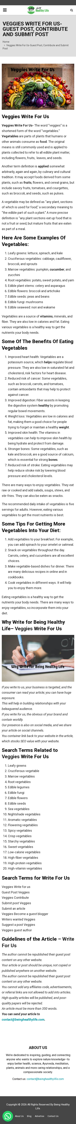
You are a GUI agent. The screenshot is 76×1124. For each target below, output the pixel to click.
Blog (29, 1116)
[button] (7, 1116)
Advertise (39, 1116)
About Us (19, 1116)
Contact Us (53, 1116)
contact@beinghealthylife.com (23, 1019)
